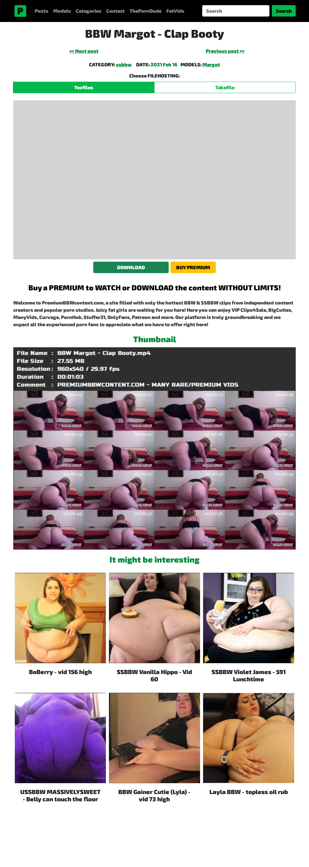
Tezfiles (83, 87)
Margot (211, 64)
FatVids (175, 11)
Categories (88, 11)
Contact (115, 11)
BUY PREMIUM (193, 267)
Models (62, 11)
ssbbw (124, 64)
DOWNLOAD (131, 267)
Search (284, 11)
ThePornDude (145, 11)
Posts (41, 11)
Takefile (224, 87)
